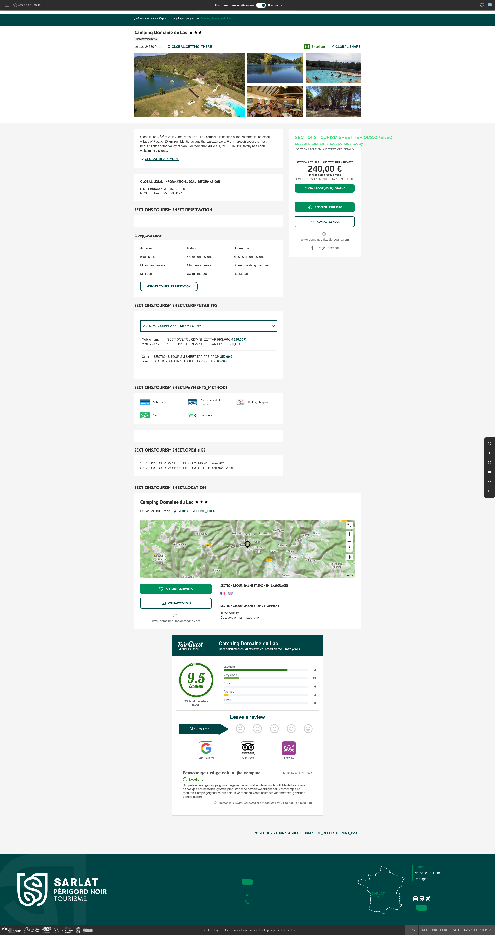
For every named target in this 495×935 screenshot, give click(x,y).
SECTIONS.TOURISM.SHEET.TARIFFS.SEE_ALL (324, 179)
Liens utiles (231, 930)
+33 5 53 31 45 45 (29, 5)
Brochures (440, 930)
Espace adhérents (251, 930)
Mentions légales (212, 930)
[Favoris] (483, 5)
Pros (424, 930)
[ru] (490, 5)
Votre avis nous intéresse (473, 930)
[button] (490, 5)
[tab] (205, 326)
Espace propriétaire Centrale (280, 930)
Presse (411, 930)
